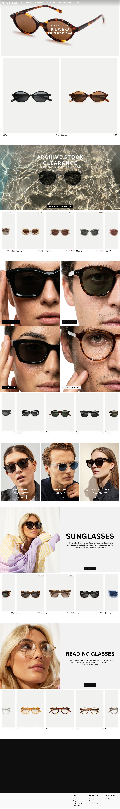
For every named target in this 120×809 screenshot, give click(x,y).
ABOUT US (60, 788)
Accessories (76, 805)
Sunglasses (51, 2)
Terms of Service (93, 803)
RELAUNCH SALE (26, 2)
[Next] (116, 230)
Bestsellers (39, 2)
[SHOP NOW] (20, 472)
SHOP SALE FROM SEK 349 (60, 206)
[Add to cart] (57, 130)
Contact (91, 801)
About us (91, 798)
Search (75, 798)
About (77, 2)
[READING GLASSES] (90, 359)
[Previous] (4, 230)
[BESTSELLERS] (30, 359)
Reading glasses (65, 2)
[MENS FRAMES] (90, 293)
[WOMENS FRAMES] (30, 293)
